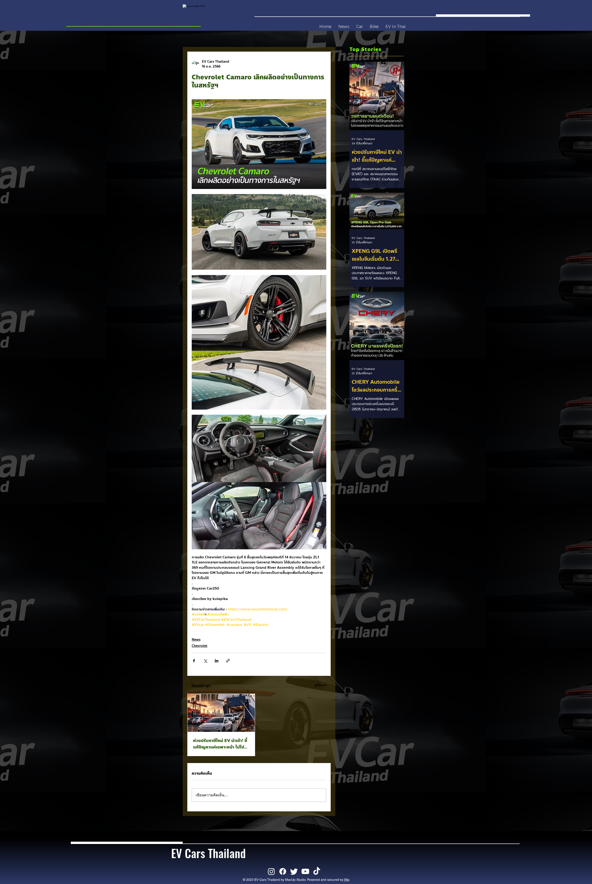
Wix (346, 879)
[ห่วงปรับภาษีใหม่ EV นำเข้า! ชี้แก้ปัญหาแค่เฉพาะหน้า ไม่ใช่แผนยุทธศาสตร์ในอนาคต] (221, 713)
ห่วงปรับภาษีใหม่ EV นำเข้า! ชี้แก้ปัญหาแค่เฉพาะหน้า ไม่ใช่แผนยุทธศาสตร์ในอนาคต (220, 743)
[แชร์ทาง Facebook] (194, 660)
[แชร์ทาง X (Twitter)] (205, 660)
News (196, 639)
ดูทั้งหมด (320, 685)
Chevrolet (199, 645)
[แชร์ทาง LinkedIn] (216, 660)
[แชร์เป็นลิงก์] (228, 660)
